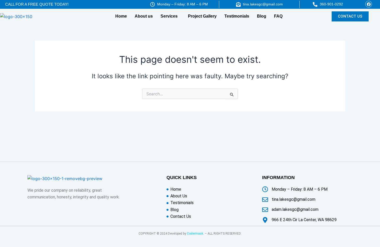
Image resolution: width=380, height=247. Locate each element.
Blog (261, 16)
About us (144, 16)
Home (121, 16)
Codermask (195, 233)
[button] (170, 16)
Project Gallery (202, 16)
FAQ (278, 16)
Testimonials (236, 16)
